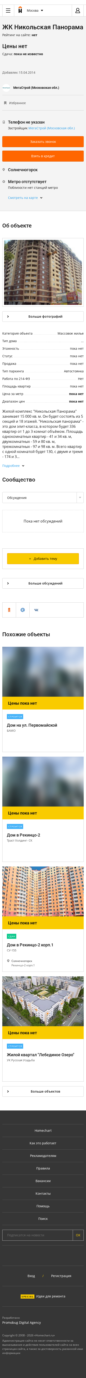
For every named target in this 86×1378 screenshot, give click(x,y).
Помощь (43, 1206)
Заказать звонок (43, 141)
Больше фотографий (45, 316)
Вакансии (43, 1181)
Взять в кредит (43, 156)
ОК (78, 1235)
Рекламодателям (43, 1155)
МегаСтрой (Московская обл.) (36, 87)
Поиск (43, 1218)
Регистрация (61, 1276)
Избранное (17, 103)
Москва (33, 10)
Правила (43, 1168)
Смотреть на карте (23, 197)
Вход (31, 1276)
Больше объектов (45, 1091)
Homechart (43, 1130)
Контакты (43, 1193)
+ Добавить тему (43, 558)
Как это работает (43, 1143)
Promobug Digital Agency (21, 1322)
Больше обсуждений (45, 583)
